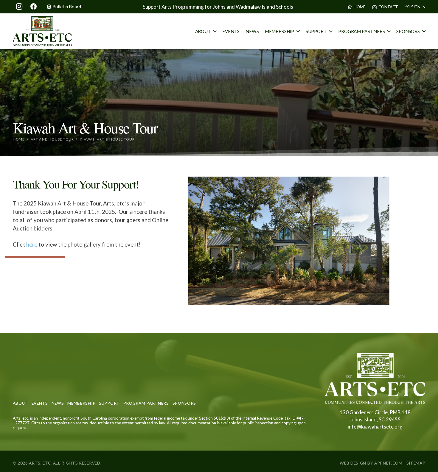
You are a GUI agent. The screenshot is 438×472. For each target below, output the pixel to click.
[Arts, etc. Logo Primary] (42, 31)
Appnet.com (388, 463)
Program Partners (146, 403)
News (58, 403)
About (20, 403)
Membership (81, 403)
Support (109, 403)
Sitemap (415, 463)
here (31, 244)
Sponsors (184, 403)
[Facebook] (33, 6)
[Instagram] (19, 6)
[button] (214, 31)
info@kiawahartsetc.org (375, 426)
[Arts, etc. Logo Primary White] (375, 378)
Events (40, 403)
